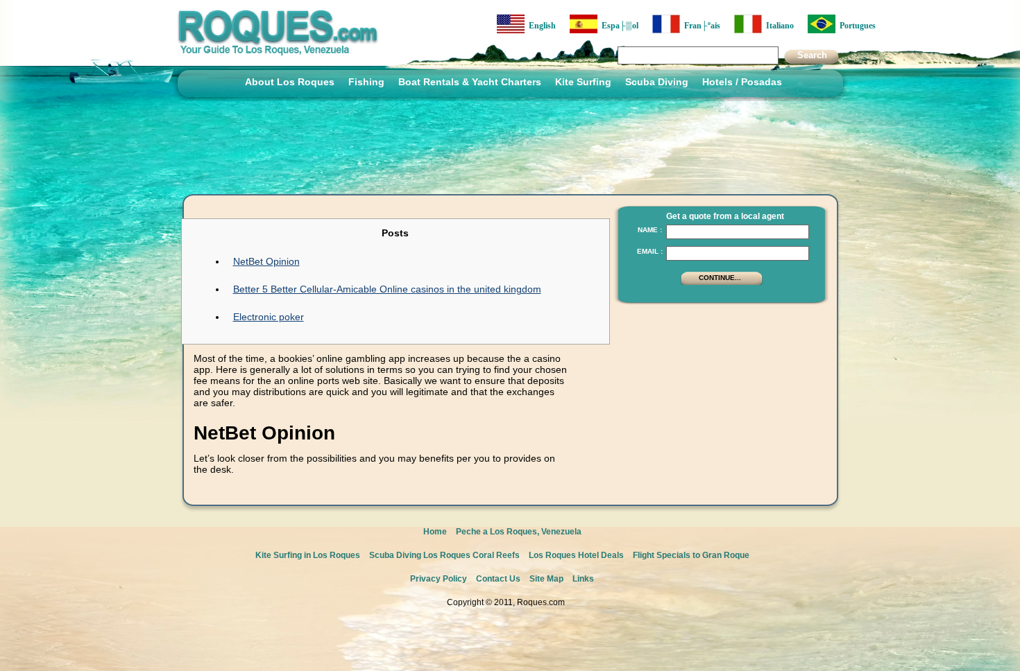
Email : (650, 251)
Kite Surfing (583, 81)
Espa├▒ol (617, 26)
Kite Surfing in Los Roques (307, 555)
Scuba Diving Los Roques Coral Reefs (444, 555)
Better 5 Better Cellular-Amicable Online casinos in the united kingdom (387, 289)
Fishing (366, 81)
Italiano (778, 26)
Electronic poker (268, 316)
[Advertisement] (717, 398)
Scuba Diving (656, 81)
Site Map (546, 579)
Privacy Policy (438, 579)
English (540, 26)
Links (583, 579)
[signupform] (721, 283)
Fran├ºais (700, 26)
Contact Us (498, 579)
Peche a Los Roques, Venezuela (518, 532)
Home (435, 532)
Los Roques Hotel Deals (576, 555)
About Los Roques (289, 81)
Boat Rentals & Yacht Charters (469, 81)
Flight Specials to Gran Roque (691, 555)
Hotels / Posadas (742, 81)
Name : (650, 230)
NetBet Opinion (266, 261)
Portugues (855, 26)
